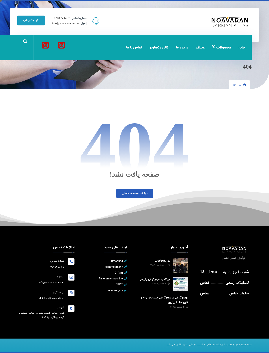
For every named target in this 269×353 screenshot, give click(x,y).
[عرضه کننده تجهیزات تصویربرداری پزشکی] (230, 22)
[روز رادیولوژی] (180, 265)
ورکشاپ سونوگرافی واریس (154, 279)
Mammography (114, 267)
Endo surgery (115, 290)
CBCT (119, 284)
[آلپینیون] (45, 45)
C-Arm (119, 273)
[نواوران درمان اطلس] (61, 45)
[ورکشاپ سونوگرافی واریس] (180, 284)
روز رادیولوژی (162, 261)
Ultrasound (116, 261)
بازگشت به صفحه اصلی (134, 193)
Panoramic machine (111, 279)
